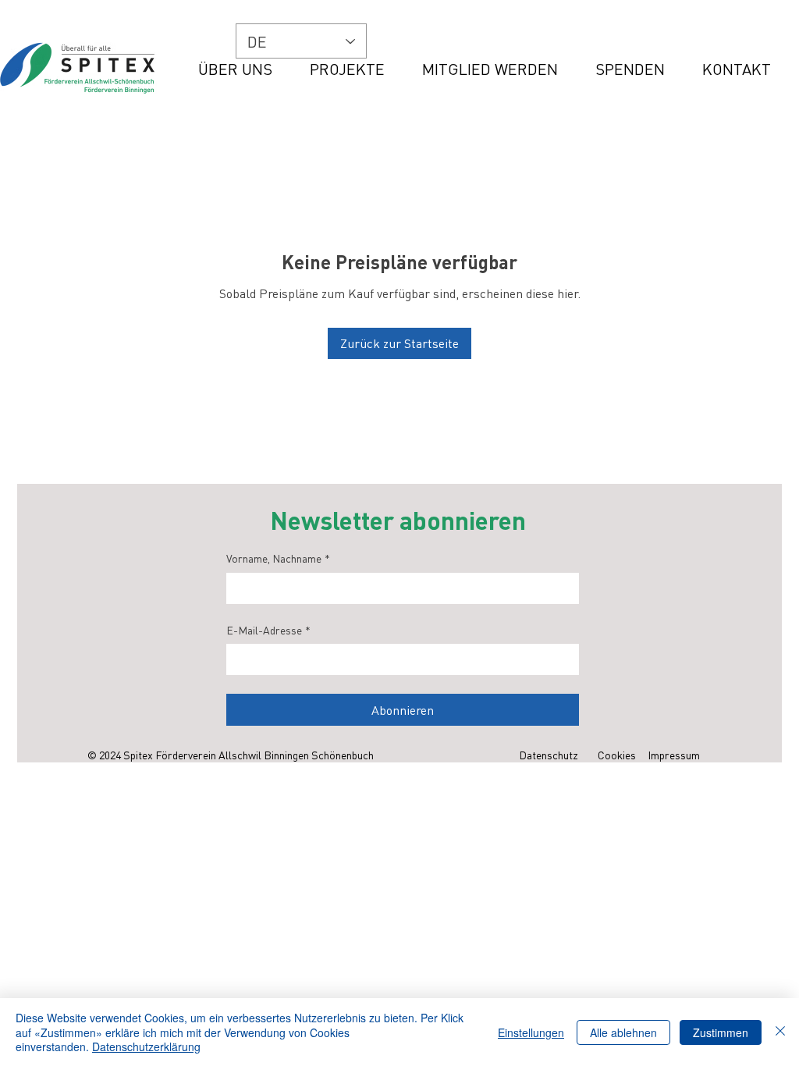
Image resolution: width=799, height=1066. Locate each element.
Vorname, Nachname (278, 558)
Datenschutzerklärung (146, 1046)
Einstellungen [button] (531, 1032)
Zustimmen (720, 1032)
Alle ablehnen (623, 1032)
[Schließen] (780, 1032)
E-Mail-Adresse (268, 630)
